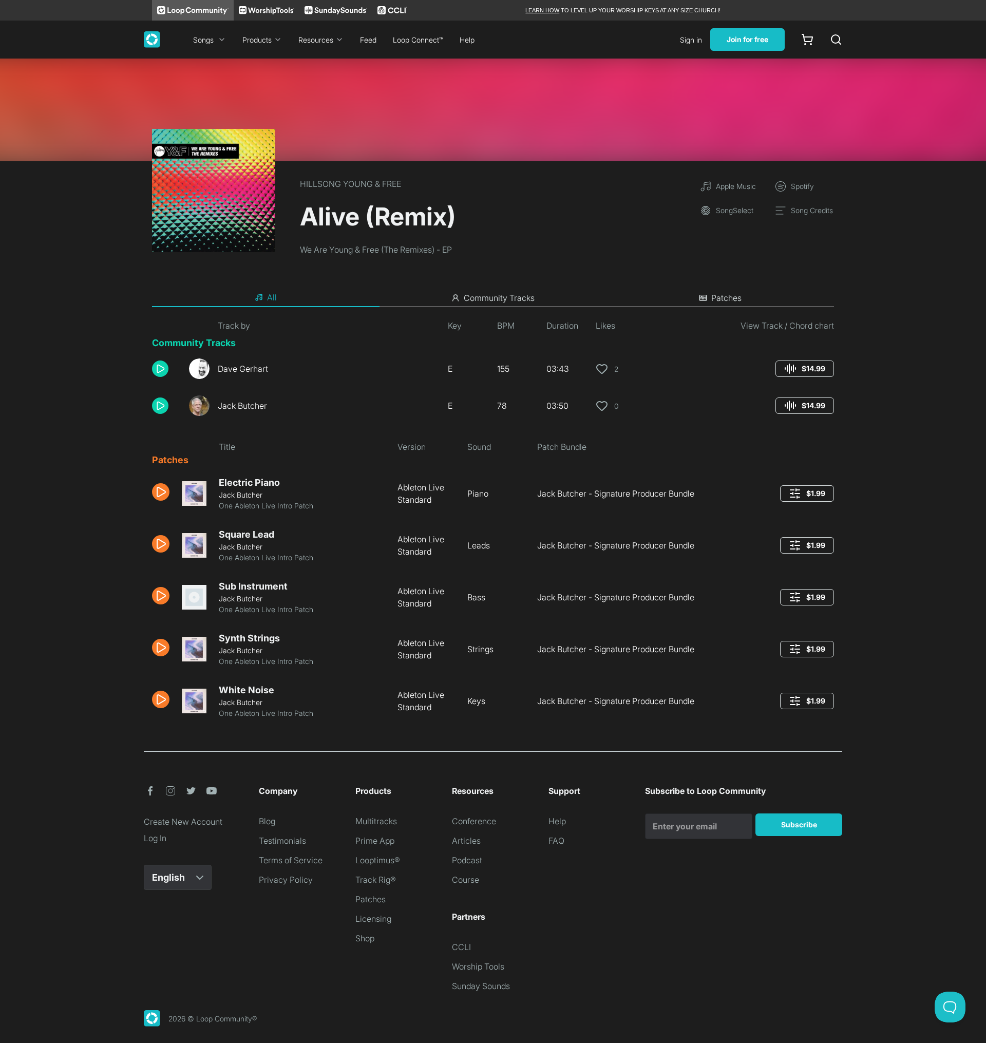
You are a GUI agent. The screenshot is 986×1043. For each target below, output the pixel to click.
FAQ (556, 841)
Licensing (373, 919)
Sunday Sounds (481, 986)
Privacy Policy (286, 880)
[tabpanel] (493, 523)
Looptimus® (377, 860)
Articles (466, 841)
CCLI (461, 947)
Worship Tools (478, 966)
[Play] (160, 369)
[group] (804, 369)
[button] (166, 369)
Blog (267, 821)
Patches (370, 899)
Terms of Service (291, 860)
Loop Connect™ (418, 39)
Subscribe (799, 824)
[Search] (836, 39)
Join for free (747, 39)
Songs (203, 39)
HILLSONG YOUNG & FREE (350, 184)
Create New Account (183, 822)
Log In (155, 838)
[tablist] (493, 298)
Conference (474, 821)
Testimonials (282, 841)
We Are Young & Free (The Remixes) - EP (376, 249)
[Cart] (807, 39)
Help (467, 39)
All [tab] (272, 297)
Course (465, 880)
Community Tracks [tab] (499, 298)
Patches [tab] (726, 298)
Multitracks (376, 821)
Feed (368, 39)
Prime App (374, 841)
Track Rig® (375, 880)
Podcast (467, 860)
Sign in (691, 39)
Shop (364, 938)
